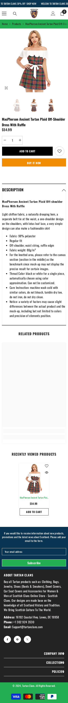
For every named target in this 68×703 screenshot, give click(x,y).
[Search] (15, 13)
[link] (34, 431)
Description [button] (12, 189)
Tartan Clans (28, 686)
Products (16, 24)
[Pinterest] (17, 639)
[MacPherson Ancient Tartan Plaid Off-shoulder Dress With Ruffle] (34, 478)
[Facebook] (7, 639)
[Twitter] (27, 639)
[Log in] (53, 13)
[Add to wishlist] (59, 151)
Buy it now (34, 163)
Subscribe (34, 563)
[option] (34, 60)
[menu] (4, 13)
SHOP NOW (31, 3)
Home (5, 24)
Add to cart (27, 151)
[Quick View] (46, 472)
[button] (34, 189)
